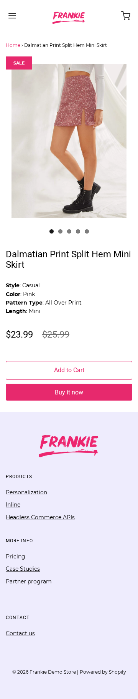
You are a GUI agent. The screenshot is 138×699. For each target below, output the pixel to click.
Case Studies (23, 568)
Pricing (15, 556)
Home (13, 45)
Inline (13, 504)
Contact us (20, 633)
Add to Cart (69, 370)
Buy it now (69, 392)
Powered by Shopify (103, 672)
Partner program (29, 581)
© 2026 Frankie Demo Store (44, 672)
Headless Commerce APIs (40, 517)
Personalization (26, 492)
